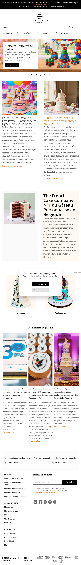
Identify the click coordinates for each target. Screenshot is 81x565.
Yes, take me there (40, 284)
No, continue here (40, 290)
